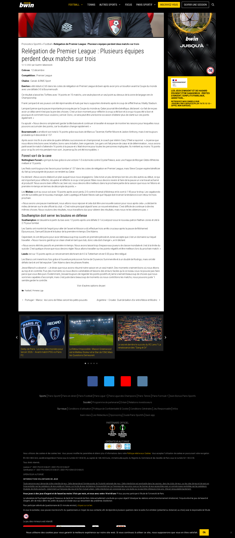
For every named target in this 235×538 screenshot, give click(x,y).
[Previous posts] (16, 337)
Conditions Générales (141, 408)
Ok (204, 532)
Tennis (91, 4)
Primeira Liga (37, 291)
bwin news (85, 415)
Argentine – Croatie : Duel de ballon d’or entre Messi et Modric (127, 300)
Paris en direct (69, 396)
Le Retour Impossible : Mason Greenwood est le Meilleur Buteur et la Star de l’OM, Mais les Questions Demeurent (91, 352)
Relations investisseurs (140, 402)
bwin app (150, 415)
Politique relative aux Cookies (139, 453)
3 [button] (91, 363)
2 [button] (88, 363)
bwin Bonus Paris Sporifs (183, 396)
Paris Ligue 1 (100, 396)
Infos (175, 408)
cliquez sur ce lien (85, 505)
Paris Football (85, 396)
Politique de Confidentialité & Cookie (111, 408)
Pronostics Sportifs (32, 44)
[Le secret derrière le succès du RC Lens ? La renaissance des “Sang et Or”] (140, 339)
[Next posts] (165, 337)
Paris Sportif (144, 4)
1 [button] (85, 363)
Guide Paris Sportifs (134, 415)
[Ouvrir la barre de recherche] (213, 5)
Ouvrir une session (195, 4)
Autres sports (108, 4)
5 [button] (97, 363)
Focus (128, 4)
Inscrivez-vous (169, 4)
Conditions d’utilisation (79, 408)
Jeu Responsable (162, 408)
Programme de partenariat (105, 402)
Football (73, 4)
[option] (42, 336)
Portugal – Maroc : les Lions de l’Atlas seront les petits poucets (56, 300)
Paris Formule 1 (160, 396)
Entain (124, 402)
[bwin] (27, 5)
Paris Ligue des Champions (122, 396)
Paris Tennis (144, 396)
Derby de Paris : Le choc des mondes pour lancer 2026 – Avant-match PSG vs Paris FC (42, 352)
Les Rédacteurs (100, 415)
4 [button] (94, 363)
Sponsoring (116, 415)
